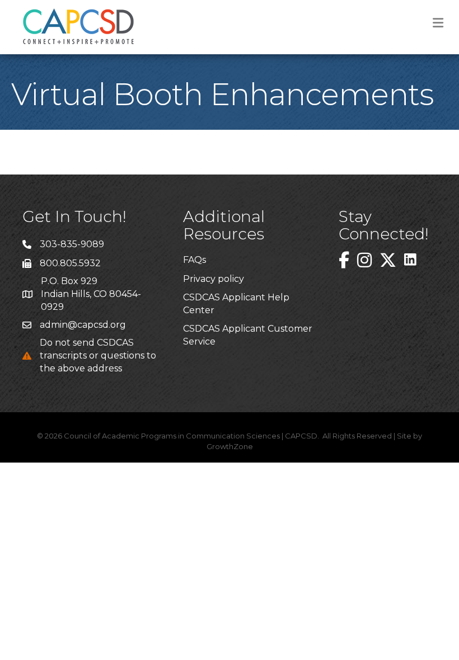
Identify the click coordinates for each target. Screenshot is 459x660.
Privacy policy (213, 279)
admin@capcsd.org (83, 324)
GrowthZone (230, 446)
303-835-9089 (72, 244)
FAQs (194, 259)
